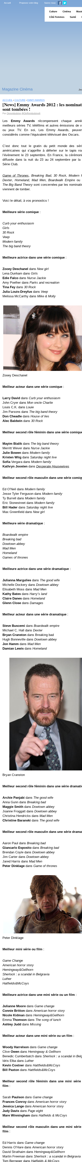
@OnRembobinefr (31, 113)
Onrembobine (14, 113)
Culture (53, 11)
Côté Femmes (56, 17)
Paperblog (21, 14)
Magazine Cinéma (17, 89)
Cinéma (67, 11)
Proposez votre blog (28, 3)
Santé (73, 17)
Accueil (7, 3)
